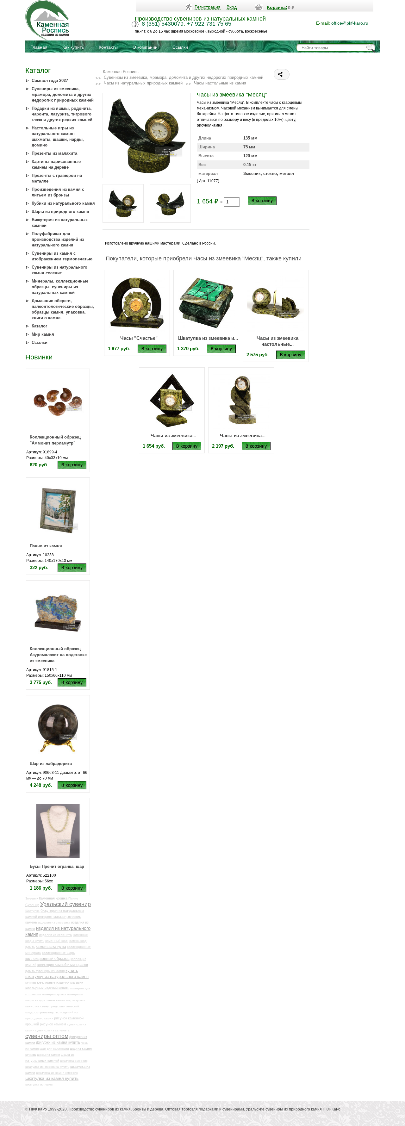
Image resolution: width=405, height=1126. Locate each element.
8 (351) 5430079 (163, 24)
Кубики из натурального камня (63, 203)
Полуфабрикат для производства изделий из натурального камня (58, 239)
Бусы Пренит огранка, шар (57, 866)
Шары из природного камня (60, 211)
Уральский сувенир (65, 904)
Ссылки (180, 47)
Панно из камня (46, 546)
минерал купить (54, 994)
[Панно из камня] (58, 510)
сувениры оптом (46, 1036)
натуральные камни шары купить (60, 1000)
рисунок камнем (53, 1024)
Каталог (39, 326)
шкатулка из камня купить (51, 1078)
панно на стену (37, 1006)
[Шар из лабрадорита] (58, 728)
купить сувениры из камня (45, 971)
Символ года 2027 (50, 80)
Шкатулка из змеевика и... (208, 338)
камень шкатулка (51, 946)
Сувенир (32, 905)
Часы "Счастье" (139, 338)
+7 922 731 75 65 (209, 24)
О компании (145, 47)
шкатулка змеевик (73, 1060)
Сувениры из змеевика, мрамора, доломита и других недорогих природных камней (63, 94)
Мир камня (43, 334)
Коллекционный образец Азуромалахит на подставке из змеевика (58, 654)
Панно (73, 898)
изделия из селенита (55, 934)
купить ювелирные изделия (47, 982)
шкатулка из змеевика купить (47, 1066)
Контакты (108, 47)
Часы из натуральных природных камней (143, 83)
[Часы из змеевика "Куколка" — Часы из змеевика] (241, 400)
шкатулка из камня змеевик (57, 1072)
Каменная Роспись (121, 71)
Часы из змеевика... (173, 435)
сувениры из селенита (52, 1030)
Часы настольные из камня (220, 83)
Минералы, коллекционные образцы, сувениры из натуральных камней (60, 287)
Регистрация (208, 6)
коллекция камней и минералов (62, 965)
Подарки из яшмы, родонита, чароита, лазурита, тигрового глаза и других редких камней (62, 114)
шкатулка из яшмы (39, 1084)
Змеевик (31, 898)
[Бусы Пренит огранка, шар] (58, 831)
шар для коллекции (54, 1048)
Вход (232, 6)
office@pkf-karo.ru (349, 23)
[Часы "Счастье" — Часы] (137, 303)
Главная (38, 47)
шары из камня (48, 1054)
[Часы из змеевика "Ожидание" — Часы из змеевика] (172, 400)
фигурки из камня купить (58, 1042)
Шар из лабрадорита (51, 763)
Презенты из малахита (54, 153)
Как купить (73, 47)
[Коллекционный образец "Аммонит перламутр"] (58, 401)
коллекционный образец (47, 958)
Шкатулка (32, 910)
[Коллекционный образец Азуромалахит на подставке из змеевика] (58, 613)
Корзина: (277, 7)
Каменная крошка (53, 898)
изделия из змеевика (54, 922)
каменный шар (56, 940)
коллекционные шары (58, 953)
